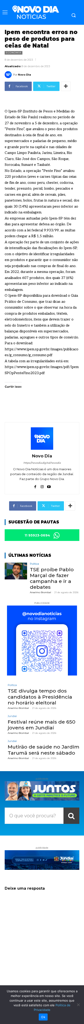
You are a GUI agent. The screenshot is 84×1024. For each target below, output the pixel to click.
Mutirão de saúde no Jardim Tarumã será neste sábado (43, 750)
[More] (66, 86)
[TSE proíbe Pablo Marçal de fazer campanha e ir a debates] (16, 571)
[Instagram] (42, 486)
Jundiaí (12, 716)
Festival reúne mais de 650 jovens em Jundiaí (41, 725)
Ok (43, 1017)
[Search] (71, 816)
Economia (13, 52)
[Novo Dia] (9, 74)
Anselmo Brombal (40, 592)
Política (34, 564)
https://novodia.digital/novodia (42, 462)
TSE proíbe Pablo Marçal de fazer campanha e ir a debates (52, 578)
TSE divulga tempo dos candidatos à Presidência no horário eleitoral (40, 696)
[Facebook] (35, 486)
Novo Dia (24, 74)
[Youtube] (49, 486)
